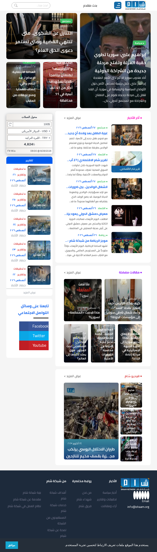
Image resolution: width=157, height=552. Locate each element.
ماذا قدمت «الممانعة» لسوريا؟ (84, 315)
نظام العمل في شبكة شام (24, 506)
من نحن (87, 492)
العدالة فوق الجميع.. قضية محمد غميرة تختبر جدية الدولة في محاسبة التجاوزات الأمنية (104, 344)
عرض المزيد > (72, 118)
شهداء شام (84, 499)
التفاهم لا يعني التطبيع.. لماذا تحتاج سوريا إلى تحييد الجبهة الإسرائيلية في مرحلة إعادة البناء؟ (130, 346)
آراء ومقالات (109, 506)
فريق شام (85, 506)
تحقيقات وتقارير (107, 499)
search (16, 5)
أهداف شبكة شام (58, 495)
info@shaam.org (138, 507)
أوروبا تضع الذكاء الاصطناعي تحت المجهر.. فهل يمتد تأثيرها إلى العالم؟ (76, 348)
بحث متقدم (90, 5)
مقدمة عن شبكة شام (27, 499)
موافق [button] (11, 545)
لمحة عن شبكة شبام (56, 533)
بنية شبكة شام (32, 492)
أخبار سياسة (110, 492)
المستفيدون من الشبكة (56, 520)
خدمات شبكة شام (58, 508)
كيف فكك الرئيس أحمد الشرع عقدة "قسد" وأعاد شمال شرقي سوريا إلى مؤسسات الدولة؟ (123, 310)
